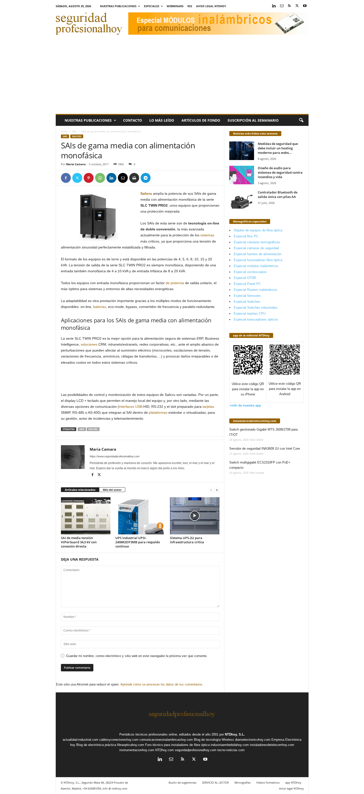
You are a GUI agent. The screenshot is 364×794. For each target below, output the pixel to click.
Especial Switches (247, 301)
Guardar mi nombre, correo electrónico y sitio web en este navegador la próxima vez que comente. (137, 656)
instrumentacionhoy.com (136, 750)
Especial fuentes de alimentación (257, 254)
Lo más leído (161, 120)
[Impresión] (134, 178)
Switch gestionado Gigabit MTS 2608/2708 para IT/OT (263, 432)
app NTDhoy (293, 782)
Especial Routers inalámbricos (255, 290)
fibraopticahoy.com (130, 745)
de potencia (175, 283)
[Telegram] (146, 178)
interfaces (126, 407)
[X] (297, 6)
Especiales (151, 6)
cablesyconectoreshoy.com (118, 739)
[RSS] (289, 6)
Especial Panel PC (247, 284)
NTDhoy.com (164, 750)
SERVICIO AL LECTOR (215, 782)
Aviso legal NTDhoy (211, 6)
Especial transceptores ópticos (256, 319)
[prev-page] (210, 490)
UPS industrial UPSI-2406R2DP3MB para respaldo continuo (137, 542)
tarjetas (208, 407)
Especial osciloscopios (250, 272)
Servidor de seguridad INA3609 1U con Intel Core (264, 448)
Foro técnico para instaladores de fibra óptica (177, 745)
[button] (301, 120)
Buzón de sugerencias (182, 782)
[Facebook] (66, 178)
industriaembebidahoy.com (230, 745)
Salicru (76, 136)
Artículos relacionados (80, 490)
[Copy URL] (157, 178)
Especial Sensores (247, 296)
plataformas (158, 412)
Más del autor (112, 490)
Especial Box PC (246, 236)
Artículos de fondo (201, 120)
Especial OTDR (245, 278)
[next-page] (216, 490)
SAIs (74, 131)
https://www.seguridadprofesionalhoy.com (114, 456)
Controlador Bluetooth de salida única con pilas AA (277, 194)
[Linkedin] (274, 6)
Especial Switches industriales (256, 307)
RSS (189, 6)
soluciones (89, 344)
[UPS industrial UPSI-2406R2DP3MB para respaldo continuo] (140, 515)
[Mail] (282, 6)
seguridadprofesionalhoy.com (195, 750)
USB (138, 407)
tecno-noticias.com (231, 750)
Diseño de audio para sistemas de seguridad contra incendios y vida (280, 172)
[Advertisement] (182, 76)
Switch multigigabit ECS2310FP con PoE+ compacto (259, 465)
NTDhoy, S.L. (235, 734)
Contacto (132, 120)
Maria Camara (76, 164)
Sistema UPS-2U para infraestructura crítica (187, 540)
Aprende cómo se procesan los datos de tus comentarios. (161, 684)
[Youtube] (305, 6)
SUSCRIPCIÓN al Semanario (253, 120)
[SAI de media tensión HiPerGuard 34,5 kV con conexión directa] (85, 515)
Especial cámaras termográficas (257, 242)
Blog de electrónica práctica (96, 745)
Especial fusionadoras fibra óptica (258, 260)
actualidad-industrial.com (80, 739)
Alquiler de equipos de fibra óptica (258, 230)
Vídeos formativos (268, 782)
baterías (99, 307)
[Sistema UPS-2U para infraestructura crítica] (194, 515)
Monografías (242, 782)
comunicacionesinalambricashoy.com (166, 739)
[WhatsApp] (100, 178)
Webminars (175, 6)
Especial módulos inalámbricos (256, 266)
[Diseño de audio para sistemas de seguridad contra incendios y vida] (241, 175)
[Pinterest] (89, 178)
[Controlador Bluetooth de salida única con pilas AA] (241, 199)
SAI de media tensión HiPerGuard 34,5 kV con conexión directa (79, 542)
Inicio (64, 131)
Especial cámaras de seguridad (256, 248)
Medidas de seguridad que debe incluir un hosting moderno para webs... (278, 148)
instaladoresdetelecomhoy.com (254, 421)
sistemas (207, 235)
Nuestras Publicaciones (118, 6)
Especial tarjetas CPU (249, 313)
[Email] (123, 178)
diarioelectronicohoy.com (252, 739)
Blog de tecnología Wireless (214, 739)
